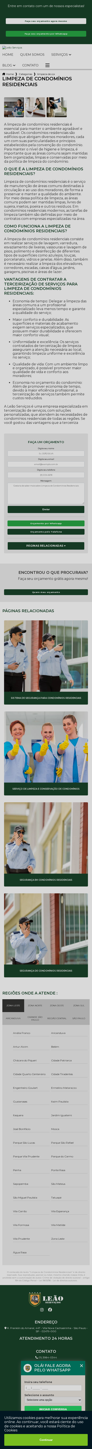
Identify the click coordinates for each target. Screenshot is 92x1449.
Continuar (46, 1440)
